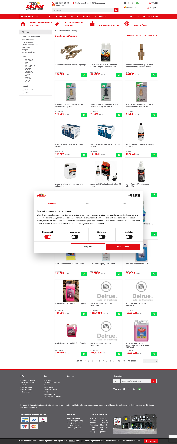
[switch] (75, 237)
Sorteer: (130, 36)
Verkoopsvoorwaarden (52, 382)
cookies (72, 441)
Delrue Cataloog (26, 387)
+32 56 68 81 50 (62, 3)
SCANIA (28, 78)
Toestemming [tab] (52, 203)
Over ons (47, 385)
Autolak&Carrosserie (29, 40)
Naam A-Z (152, 36)
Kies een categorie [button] (31, 16)
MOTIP (27, 75)
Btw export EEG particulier (52, 397)
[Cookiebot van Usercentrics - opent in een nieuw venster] (129, 195)
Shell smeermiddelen (27, 382)
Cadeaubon (102, 16)
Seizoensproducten (29, 52)
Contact (136, 16)
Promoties (63, 16)
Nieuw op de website (27, 380)
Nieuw (88, 16)
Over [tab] (125, 203)
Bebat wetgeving (26, 389)
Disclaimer (47, 380)
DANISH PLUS (30, 66)
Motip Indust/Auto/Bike (30, 45)
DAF (26, 63)
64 (119, 360)
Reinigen (25, 50)
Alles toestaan (123, 247)
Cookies (46, 392)
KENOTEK (28, 69)
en (156, 3)
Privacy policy (48, 387)
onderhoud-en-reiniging (68, 31)
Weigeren (88, 247)
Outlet (76, 16)
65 (123, 360)
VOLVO (27, 81)
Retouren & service (50, 389)
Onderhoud (26, 47)
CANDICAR (29, 60)
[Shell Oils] (54, 5)
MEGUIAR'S (29, 72)
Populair (138, 36)
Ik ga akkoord (151, 441)
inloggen (153, 8)
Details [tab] (89, 203)
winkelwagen (131, 7)
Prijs (144, 36)
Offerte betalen (152, 16)
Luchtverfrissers (27, 42)
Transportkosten (49, 394)
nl (150, 3)
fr (153, 3)
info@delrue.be (77, 428)
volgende (132, 360)
